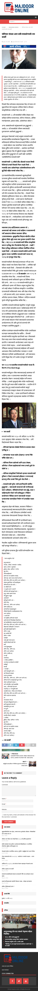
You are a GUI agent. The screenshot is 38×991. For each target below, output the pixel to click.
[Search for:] (19, 21)
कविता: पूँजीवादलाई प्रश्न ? (8, 886)
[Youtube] (25, 981)
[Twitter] (19, 981)
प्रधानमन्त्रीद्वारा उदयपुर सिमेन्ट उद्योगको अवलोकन (16, 939)
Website (4, 809)
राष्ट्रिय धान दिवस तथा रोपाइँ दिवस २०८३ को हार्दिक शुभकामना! (16, 839)
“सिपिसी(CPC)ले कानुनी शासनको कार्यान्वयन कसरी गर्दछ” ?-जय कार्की (19, 944)
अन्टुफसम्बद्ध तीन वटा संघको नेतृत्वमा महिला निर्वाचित (18, 932)
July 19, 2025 (6, 41)
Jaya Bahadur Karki (17, 41)
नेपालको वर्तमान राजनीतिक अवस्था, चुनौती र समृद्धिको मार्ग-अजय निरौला (18, 851)
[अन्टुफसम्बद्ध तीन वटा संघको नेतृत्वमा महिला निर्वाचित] (19, 927)
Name (4, 798)
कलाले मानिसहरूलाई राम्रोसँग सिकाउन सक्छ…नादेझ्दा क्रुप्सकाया (17, 881)
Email (3, 804)
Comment (5, 785)
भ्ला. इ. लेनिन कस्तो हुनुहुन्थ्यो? (12, 937)
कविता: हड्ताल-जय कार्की (8, 869)
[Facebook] (12, 981)
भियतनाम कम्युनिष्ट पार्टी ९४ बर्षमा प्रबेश (14, 941)
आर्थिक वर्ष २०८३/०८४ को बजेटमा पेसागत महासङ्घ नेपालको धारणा (17, 863)
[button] (35, 17)
